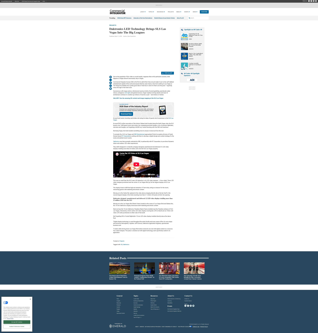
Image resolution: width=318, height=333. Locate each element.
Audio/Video (136, 298)
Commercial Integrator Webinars (174, 311)
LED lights (128, 93)
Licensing (169, 300)
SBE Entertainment (139, 134)
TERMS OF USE (196, 326)
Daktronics (116, 141)
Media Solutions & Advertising (173, 298)
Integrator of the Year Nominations (142, 18)
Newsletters (169, 303)
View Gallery (168, 73)
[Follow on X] (309, 1)
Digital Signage (137, 307)
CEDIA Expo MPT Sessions (124, 18)
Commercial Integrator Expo (173, 309)
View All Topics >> (137, 317)
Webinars (153, 303)
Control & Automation (138, 305)
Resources (160, 12)
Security (135, 313)
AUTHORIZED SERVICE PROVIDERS (153, 326)
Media (178, 12)
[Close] (30, 299)
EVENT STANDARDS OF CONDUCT (169, 326)
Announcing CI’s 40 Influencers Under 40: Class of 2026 (196, 35)
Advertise (17, 1)
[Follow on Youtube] (316, 1)
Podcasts (119, 305)
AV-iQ (44, 1)
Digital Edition (154, 305)
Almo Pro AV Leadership (183, 18)
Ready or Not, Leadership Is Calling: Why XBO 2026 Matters (196, 54)
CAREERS (142, 326)
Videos (118, 311)
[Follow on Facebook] (311, 1)
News (190, 39)
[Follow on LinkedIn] (313, 1)
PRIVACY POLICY (204, 326)
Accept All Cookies (16, 322)
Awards (118, 307)
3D (121, 244)
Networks (136, 311)
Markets (135, 309)
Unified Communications (139, 315)
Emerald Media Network (6, 1)
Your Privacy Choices (183, 326)
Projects (171, 12)
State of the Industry (155, 307)
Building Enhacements (138, 300)
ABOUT (137, 326)
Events (186, 12)
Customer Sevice (188, 300)
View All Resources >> (155, 309)
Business (136, 303)
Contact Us (186, 298)
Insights (191, 58)
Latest (142, 12)
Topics (151, 12)
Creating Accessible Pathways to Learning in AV (195, 64)
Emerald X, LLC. (196, 324)
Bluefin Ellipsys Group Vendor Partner (164, 18)
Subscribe (204, 12)
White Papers (153, 300)
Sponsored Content (121, 313)
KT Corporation (126, 136)
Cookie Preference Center (16, 326)
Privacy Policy (10, 318)
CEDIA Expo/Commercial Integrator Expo (31, 1)
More (194, 12)
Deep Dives (153, 298)
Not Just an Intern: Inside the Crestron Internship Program (195, 45)
